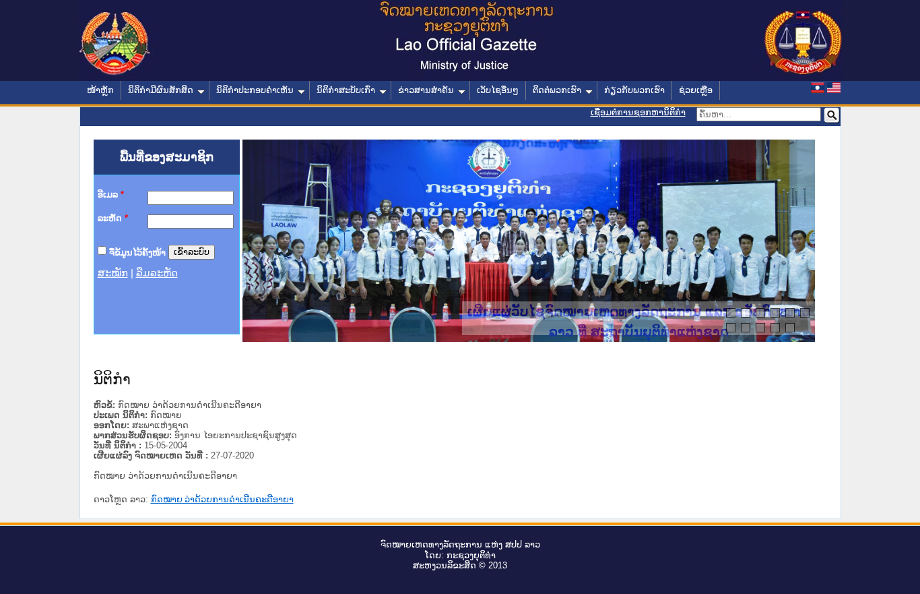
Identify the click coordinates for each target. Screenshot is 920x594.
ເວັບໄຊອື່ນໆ (498, 90)
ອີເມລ (111, 194)
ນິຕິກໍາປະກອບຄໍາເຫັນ (255, 90)
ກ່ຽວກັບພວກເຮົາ (634, 90)
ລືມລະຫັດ (157, 273)
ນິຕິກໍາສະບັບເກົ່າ (346, 90)
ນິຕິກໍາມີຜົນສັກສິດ (160, 90)
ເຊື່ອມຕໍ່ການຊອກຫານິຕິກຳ (638, 112)
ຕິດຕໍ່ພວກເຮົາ (557, 90)
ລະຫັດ (113, 218)
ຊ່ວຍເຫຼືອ (696, 90)
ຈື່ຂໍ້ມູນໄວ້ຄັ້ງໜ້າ (137, 252)
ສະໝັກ (113, 273)
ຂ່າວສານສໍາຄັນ (426, 90)
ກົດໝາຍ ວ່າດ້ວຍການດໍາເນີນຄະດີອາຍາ (222, 499)
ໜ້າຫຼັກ (100, 90)
